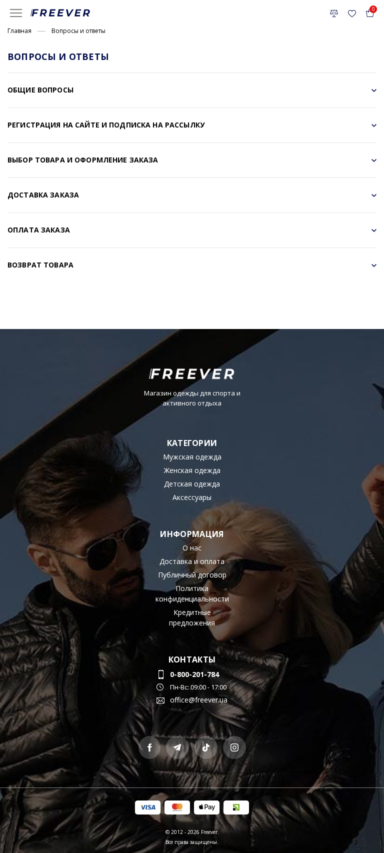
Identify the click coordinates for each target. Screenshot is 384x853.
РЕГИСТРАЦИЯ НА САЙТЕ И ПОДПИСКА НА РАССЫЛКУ (106, 125)
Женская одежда (192, 470)
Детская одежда (192, 483)
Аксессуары (192, 497)
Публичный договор (192, 575)
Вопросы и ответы (79, 30)
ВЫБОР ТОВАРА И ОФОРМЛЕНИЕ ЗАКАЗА (83, 159)
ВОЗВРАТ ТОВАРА (41, 265)
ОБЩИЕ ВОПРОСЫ (41, 89)
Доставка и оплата (192, 561)
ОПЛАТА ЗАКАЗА (39, 229)
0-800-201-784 (194, 674)
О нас (192, 547)
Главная (20, 30)
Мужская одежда (192, 457)
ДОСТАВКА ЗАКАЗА (43, 195)
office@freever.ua (199, 699)
